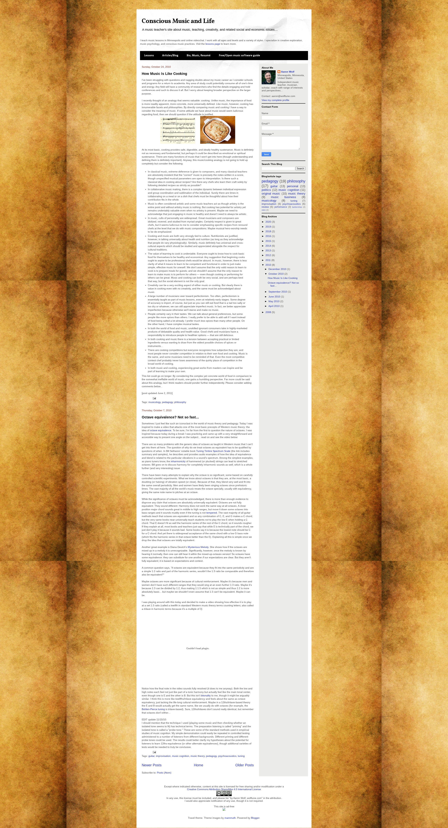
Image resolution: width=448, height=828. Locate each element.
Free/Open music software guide (239, 55)
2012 (268, 255)
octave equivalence (160, 430)
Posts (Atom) (164, 772)
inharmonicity (178, 461)
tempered (211, 512)
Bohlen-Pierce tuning (153, 709)
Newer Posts (152, 765)
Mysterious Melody (198, 547)
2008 (268, 312)
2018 (268, 231)
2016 (268, 236)
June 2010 (274, 296)
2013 (268, 250)
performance (280, 207)
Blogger (255, 817)
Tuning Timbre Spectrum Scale (213, 451)
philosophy (180, 402)
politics (266, 190)
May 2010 (274, 301)
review (265, 206)
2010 (268, 264)
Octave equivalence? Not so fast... (170, 417)
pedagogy (167, 402)
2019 (268, 226)
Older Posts (244, 765)
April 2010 (274, 306)
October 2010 (276, 273)
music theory (198, 756)
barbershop (297, 207)
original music (271, 193)
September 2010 (278, 291)
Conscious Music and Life (178, 21)
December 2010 (277, 269)
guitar (151, 756)
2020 (268, 221)
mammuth (230, 817)
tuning (241, 756)
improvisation (163, 756)
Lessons (149, 55)
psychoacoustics (227, 756)
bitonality (206, 695)
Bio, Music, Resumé (199, 55)
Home (198, 765)
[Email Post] (154, 398)
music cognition (180, 756)
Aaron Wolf (287, 71)
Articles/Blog (170, 55)
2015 (268, 241)
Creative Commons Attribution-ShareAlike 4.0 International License (224, 789)
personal (292, 186)
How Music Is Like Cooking (164, 74)
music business (283, 197)
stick (264, 210)
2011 (268, 260)
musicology (154, 402)
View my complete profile (275, 100)
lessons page (212, 43)
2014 (268, 245)
